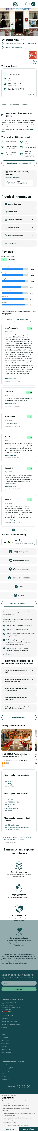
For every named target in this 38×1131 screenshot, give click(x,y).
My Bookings (4, 1018)
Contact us (4, 1027)
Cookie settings (5, 1071)
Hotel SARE (7, 806)
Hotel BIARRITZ (8, 800)
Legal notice (4, 1065)
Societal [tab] (21, 595)
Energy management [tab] (21, 551)
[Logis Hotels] (15, 4)
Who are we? (4, 1037)
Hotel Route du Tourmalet (11, 829)
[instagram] (23, 1086)
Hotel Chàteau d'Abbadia (11, 825)
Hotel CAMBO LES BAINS (11, 808)
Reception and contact (15, 219)
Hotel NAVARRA (9, 786)
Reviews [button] (25, 104)
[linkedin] (28, 1086)
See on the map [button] (32, 43)
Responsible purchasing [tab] (21, 578)
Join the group (5, 1043)
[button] (3, 4)
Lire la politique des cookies (9, 1122)
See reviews (19, 47)
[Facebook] (18, 1086)
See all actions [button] (7, 654)
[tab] (16, 34)
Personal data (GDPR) (7, 1068)
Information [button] (14, 104)
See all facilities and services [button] (19, 163)
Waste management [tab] (21, 569)
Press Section (5, 1055)
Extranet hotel (5, 1040)
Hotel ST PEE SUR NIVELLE (12, 802)
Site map (3, 1076)
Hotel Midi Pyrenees (10, 784)
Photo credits (4, 1079)
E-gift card (4, 1046)
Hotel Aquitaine (8, 782)
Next (25, 530)
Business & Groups (6, 1049)
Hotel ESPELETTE (9, 804)
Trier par (9, 319)
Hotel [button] (4, 104)
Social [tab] (21, 586)
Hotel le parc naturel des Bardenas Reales (16, 827)
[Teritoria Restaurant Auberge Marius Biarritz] (16, 740)
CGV (2, 1073)
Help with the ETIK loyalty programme (11, 1024)
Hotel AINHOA (8, 811)
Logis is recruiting (6, 1052)
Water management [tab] (21, 560)
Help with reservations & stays (9, 1021)
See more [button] (29, 94)
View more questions (18, 717)
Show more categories (17, 603)
